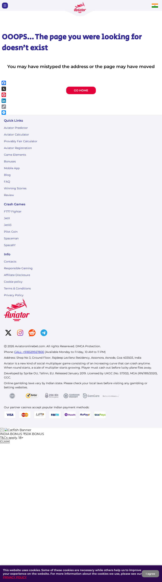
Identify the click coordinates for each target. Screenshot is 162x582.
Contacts (10, 261)
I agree (150, 573)
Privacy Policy (14, 295)
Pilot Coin (11, 231)
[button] (5, 6)
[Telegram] (44, 333)
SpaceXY (10, 245)
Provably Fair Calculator (20, 141)
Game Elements (15, 154)
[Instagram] (20, 333)
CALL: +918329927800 (29, 352)
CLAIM (4, 441)
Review (9, 195)
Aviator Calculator (16, 134)
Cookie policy (13, 281)
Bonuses (10, 161)
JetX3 (7, 225)
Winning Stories (15, 188)
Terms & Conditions (17, 288)
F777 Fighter (13, 211)
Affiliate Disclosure (17, 275)
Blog (7, 175)
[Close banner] (2, 430)
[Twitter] (8, 333)
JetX (7, 218)
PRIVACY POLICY (14, 577)
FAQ (7, 181)
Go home (81, 90)
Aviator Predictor (16, 128)
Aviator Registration (18, 148)
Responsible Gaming (18, 268)
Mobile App (12, 168)
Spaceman (11, 238)
